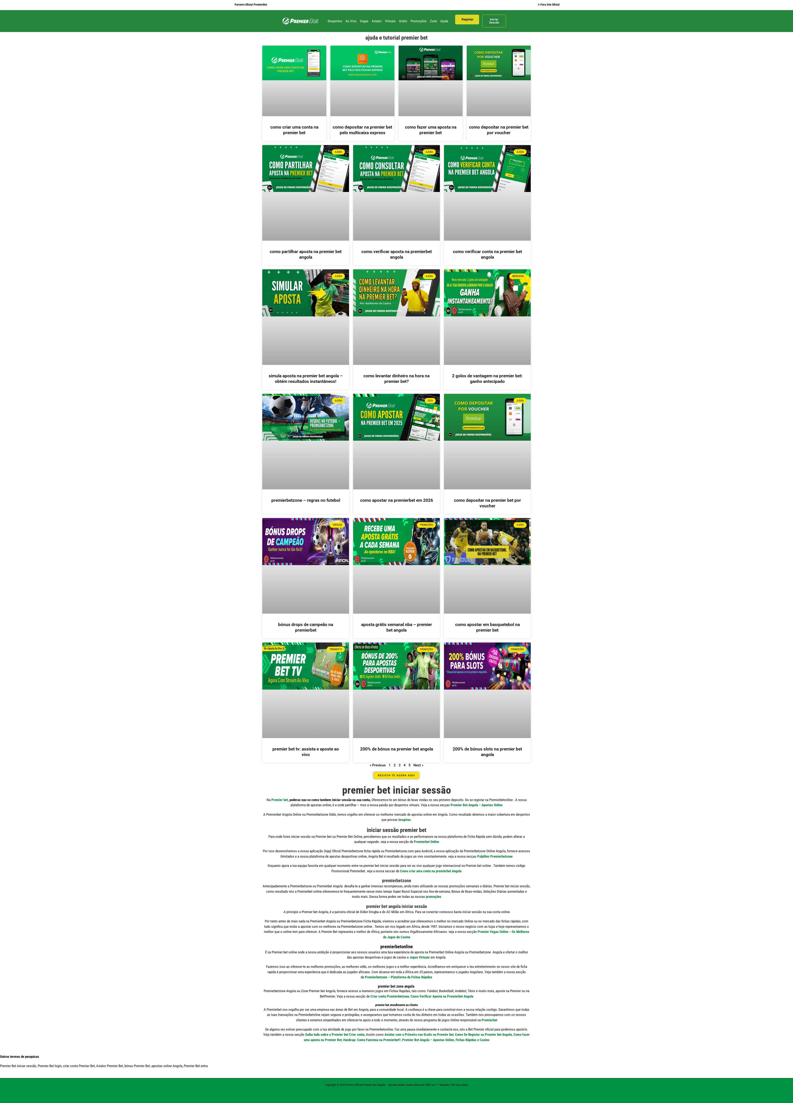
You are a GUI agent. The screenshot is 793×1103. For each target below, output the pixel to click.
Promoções (419, 21)
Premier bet (279, 800)
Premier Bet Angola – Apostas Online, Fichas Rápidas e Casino (445, 1040)
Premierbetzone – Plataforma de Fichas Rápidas (398, 977)
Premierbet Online (426, 842)
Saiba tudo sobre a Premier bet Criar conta (334, 1034)
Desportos (335, 21)
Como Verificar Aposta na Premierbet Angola (442, 996)
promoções (433, 897)
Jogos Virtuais (420, 957)
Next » (418, 765)
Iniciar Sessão (494, 21)
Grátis (403, 21)
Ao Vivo (350, 21)
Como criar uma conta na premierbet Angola (431, 871)
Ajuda (444, 21)
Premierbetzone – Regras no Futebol (305, 500)
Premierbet (489, 1020)
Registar (467, 19)
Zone (433, 21)
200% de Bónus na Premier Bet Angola (396, 749)
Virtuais (390, 21)
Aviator (377, 21)
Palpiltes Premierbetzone (495, 856)
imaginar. (405, 820)
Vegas (364, 21)
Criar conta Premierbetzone (389, 996)
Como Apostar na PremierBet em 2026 (396, 500)
